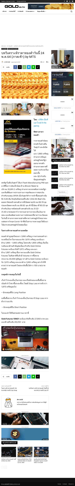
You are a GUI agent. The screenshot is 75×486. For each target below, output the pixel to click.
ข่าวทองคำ (10, 46)
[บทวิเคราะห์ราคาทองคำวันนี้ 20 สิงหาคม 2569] (54, 180)
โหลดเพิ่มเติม (61, 192)
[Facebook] (64, 1)
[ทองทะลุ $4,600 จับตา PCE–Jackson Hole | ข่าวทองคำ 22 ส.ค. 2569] (25, 452)
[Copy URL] (38, 67)
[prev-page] (2, 467)
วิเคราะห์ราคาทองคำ (13, 48)
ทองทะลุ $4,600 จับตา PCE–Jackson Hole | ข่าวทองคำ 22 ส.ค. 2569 (25, 461)
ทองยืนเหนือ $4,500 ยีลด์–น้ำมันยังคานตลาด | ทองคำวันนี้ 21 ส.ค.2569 (41, 461)
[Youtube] (72, 1)
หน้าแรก (3, 46)
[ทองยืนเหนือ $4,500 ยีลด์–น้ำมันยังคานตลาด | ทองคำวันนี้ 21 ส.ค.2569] (41, 452)
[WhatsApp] (24, 67)
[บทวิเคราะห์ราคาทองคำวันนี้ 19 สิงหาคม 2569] (54, 186)
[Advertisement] (37, 28)
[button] (71, 11)
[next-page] (5, 467)
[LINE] (33, 67)
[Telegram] (67, 1)
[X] (70, 1)
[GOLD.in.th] (14, 6)
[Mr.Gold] (2, 62)
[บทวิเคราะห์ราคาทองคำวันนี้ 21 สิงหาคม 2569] (54, 173)
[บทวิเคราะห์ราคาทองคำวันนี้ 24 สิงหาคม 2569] (8, 452)
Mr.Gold (7, 62)
